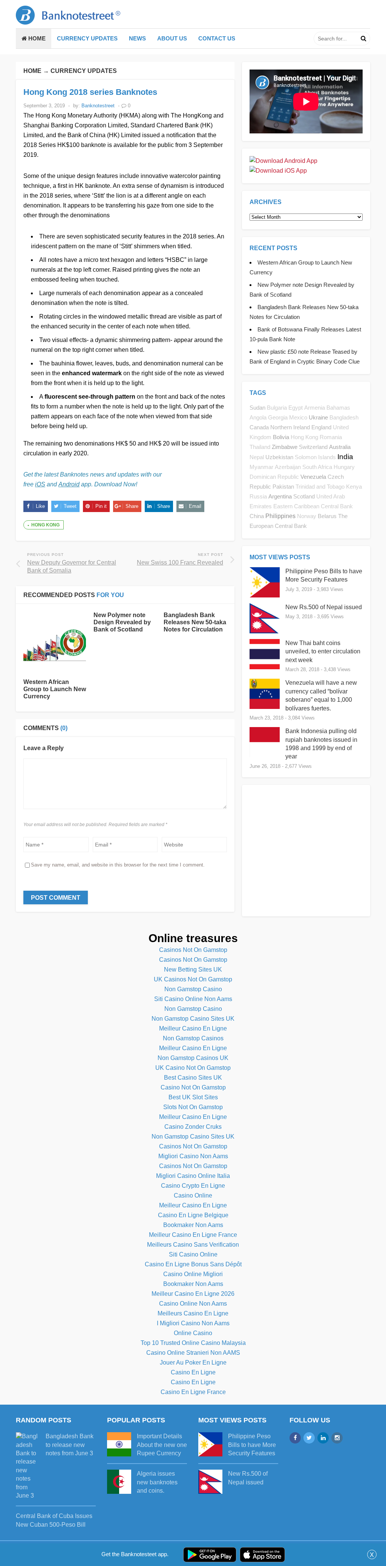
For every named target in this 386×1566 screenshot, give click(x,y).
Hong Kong (45, 525)
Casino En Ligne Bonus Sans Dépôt (193, 1264)
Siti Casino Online (193, 1254)
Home (36, 38)
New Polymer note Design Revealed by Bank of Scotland (122, 622)
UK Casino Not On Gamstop (193, 1068)
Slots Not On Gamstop (193, 1107)
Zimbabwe (284, 447)
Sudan (257, 407)
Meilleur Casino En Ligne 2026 (193, 1294)
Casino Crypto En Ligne (193, 1185)
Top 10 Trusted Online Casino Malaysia (193, 1343)
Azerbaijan (288, 467)
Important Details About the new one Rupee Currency (162, 1444)
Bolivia (281, 437)
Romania (331, 437)
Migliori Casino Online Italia (193, 1176)
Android (69, 484)
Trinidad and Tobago (320, 487)
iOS (40, 484)
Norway (306, 516)
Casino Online (193, 1195)
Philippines (280, 516)
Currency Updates (87, 38)
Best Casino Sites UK (193, 1077)
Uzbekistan (279, 457)
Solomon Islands (315, 457)
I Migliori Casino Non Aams (193, 1323)
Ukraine (318, 417)
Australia (340, 447)
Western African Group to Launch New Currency (54, 689)
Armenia (314, 408)
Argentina (280, 496)
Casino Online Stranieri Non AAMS (193, 1352)
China (257, 516)
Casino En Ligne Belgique (193, 1215)
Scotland (304, 496)
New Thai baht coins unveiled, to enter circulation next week (322, 651)
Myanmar (261, 467)
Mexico (298, 418)
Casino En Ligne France (193, 1392)
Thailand (260, 447)
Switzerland (313, 447)
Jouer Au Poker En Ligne (193, 1362)
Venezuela (313, 477)
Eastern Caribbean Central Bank (313, 506)
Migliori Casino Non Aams (193, 1156)
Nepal (257, 457)
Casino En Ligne (193, 1372)
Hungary (344, 467)
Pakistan (283, 486)
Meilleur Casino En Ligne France (193, 1235)
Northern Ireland (290, 427)
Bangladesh (343, 418)
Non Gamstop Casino (193, 989)
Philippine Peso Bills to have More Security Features (252, 1444)
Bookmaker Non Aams (193, 1225)
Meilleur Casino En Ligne (193, 1028)
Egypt (295, 408)
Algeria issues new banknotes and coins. (157, 1482)
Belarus (327, 516)
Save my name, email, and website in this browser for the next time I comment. (118, 865)
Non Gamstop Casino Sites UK (193, 1018)
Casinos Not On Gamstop (193, 950)
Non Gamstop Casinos (193, 1038)
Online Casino (193, 1333)
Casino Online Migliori (193, 1274)
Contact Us (216, 38)
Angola (258, 418)
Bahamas (338, 408)
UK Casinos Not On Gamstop (193, 979)
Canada (259, 427)
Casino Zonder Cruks (193, 1126)
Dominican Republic (274, 477)
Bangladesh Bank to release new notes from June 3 (69, 1444)
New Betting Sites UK (193, 969)
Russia (258, 497)
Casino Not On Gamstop (193, 1087)
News (137, 38)
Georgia (278, 418)
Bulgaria (277, 408)
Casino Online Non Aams (193, 1303)
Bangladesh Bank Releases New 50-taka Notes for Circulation (195, 622)
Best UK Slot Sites (193, 1097)
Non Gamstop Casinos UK (193, 1058)
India (345, 457)
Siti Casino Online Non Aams (193, 999)
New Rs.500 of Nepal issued (323, 607)
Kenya (354, 487)
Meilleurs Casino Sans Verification (193, 1244)
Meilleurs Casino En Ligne (193, 1313)
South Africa (317, 467)
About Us (172, 38)
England (321, 427)
